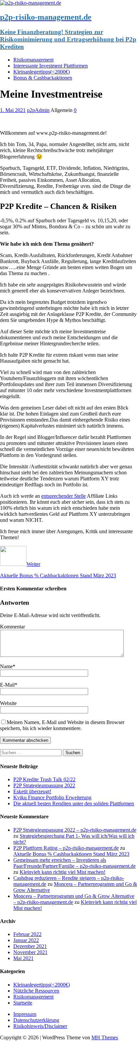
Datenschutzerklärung (36, 1020)
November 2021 (30, 952)
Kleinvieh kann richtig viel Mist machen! (62, 872)
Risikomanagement (33, 60)
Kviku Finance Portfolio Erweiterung (52, 797)
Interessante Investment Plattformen (50, 66)
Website (8, 703)
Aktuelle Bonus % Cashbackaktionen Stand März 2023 (71, 854)
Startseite (22, 1003)
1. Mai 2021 (13, 110)
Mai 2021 (23, 958)
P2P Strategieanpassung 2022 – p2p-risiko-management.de (74, 830)
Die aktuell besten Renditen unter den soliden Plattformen (73, 803)
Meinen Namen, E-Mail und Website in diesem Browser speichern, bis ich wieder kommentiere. (62, 725)
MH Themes (104, 1037)
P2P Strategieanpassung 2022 (44, 785)
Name (6, 666)
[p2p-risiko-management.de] (30, 3)
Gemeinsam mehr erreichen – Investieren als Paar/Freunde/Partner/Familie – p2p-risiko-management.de (74, 863)
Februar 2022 (27, 934)
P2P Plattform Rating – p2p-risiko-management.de (66, 848)
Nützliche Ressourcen (36, 991)
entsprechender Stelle (63, 496)
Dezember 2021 (30, 946)
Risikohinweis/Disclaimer (40, 1026)
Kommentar (12, 626)
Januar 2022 (26, 940)
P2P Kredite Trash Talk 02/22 (44, 779)
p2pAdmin (38, 110)
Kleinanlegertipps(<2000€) (41, 72)
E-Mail (7, 685)
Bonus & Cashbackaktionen (42, 78)
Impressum (24, 1014)
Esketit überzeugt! (32, 791)
